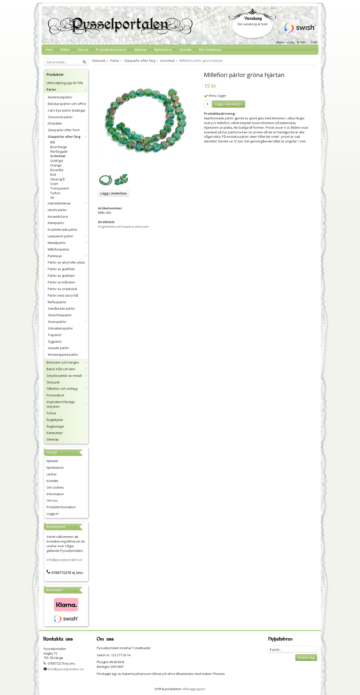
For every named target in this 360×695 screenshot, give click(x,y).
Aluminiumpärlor (60, 97)
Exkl (314, 42)
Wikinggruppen (194, 689)
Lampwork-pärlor (60, 236)
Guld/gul (56, 160)
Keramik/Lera (58, 216)
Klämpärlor (56, 223)
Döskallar (55, 123)
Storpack (53, 382)
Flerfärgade (59, 151)
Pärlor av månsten (61, 282)
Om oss (82, 49)
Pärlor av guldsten (61, 275)
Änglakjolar (55, 419)
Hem (49, 49)
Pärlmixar (55, 256)
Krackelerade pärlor (63, 229)
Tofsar (51, 413)
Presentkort (55, 395)
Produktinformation (111, 49)
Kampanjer (55, 432)
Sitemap (53, 439)
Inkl (303, 42)
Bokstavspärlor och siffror (67, 103)
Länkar (52, 474)
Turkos (55, 193)
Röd (53, 174)
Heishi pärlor (57, 210)
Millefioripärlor (59, 249)
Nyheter (140, 49)
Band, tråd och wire (61, 369)
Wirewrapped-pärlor (63, 354)
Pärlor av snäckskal (62, 289)
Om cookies (55, 487)
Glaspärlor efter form (64, 130)
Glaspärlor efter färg (64, 136)
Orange (55, 165)
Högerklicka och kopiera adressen (123, 226)
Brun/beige (58, 147)
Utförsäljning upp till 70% (65, 83)
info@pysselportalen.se (64, 559)
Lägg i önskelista (113, 193)
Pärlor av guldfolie (61, 269)
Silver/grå (57, 179)
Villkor (65, 49)
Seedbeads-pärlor (61, 308)
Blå (52, 142)
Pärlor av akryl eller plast (66, 262)
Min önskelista (210, 49)
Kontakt (186, 49)
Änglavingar (55, 426)
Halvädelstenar (59, 203)
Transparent (59, 188)
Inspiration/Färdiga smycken (61, 404)
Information (55, 494)
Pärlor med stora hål (63, 295)
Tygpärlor (55, 341)
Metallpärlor (57, 242)
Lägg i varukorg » (228, 104)
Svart (54, 183)
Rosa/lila (56, 170)
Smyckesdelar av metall (64, 375)
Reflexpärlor (57, 302)
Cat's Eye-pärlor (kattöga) (66, 110)
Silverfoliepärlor (60, 315)
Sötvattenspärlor (60, 328)
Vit (52, 197)
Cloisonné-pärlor (60, 117)
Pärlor (51, 89)
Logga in (53, 513)
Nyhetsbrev (163, 49)
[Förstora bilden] (145, 120)
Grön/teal (57, 156)
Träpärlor (55, 335)
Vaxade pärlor (58, 348)
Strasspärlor (57, 321)
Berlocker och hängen (63, 362)
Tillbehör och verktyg (62, 388)
